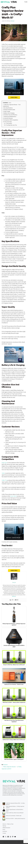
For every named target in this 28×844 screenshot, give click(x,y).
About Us (14, 596)
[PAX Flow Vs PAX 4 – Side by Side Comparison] (4, 819)
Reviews (5, 764)
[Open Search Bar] (25, 2)
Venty (3, 473)
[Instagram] (17, 600)
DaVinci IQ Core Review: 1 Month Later (13, 815)
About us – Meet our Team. (8, 824)
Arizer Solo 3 (13, 496)
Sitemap (4, 825)
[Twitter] (14, 600)
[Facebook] (12, 600)
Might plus (4, 462)
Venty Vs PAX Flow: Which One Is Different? (14, 812)
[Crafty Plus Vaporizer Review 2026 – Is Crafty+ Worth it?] (4, 804)
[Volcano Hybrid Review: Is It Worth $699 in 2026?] (4, 810)
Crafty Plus (4, 480)
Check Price (14, 97)
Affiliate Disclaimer (6, 827)
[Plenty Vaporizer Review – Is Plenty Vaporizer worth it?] (4, 807)
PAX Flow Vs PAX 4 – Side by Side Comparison (15, 818)
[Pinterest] (15, 600)
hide (10, 102)
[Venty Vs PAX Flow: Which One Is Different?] (4, 813)
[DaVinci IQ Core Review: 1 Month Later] (4, 816)
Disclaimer (5, 831)
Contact (4, 833)
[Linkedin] (10, 600)
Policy (4, 829)
